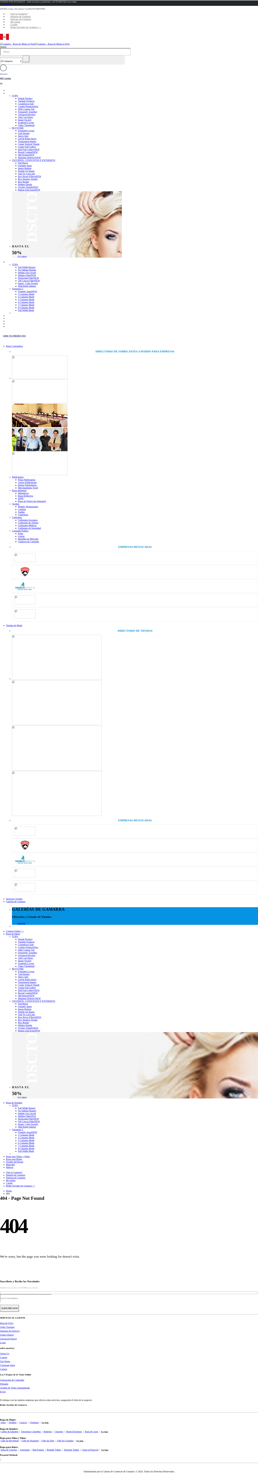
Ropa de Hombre (18, 262)
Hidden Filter (27, 275)
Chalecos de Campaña (28, 541)
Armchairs (25, 1450)
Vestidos (12, 1422)
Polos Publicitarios (26, 479)
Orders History (7, 1335)
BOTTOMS (18, 128)
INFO (8, 4)
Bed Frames (38, 1450)
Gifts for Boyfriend (10, 1440)
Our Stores (5, 1361)
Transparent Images (27, 141)
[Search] (26, 58)
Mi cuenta (15, 22)
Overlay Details (28, 187)
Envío (3, 1391)
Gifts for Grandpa (65, 1440)
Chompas (34, 1422)
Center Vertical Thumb (28, 144)
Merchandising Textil (28, 488)
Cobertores (23, 514)
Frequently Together (27, 112)
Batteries (48, 1431)
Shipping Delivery (29, 157)
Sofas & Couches (9, 1450)
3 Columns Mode (26, 294)
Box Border (23, 182)
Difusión (4, 1384)
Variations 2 (17, 289)
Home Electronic (74, 1431)
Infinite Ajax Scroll (27, 272)
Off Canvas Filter (29, 280)
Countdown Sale (26, 104)
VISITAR (21, 923)
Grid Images (24, 133)
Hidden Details (25, 184)
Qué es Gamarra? (19, 14)
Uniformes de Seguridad (29, 528)
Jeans (3, 1422)
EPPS (20, 498)
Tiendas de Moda (14, 625)
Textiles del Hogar (19, 321)
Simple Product (25, 98)
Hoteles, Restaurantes (28, 506)
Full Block (23, 163)
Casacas (23, 1422)
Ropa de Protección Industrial (32, 501)
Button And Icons (29, 190)
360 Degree (26, 155)
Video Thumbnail (26, 125)
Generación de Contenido (12, 1380)
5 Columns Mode (26, 299)
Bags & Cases (91, 1431)
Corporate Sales (7, 1365)
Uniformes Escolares (27, 520)
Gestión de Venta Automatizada (15, 1388)
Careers (3, 1357)
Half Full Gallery (29, 149)
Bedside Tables (54, 1450)
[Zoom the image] (135, 367)
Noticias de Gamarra (20, 19)
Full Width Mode (26, 310)
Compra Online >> (19, 90)
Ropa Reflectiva (25, 496)
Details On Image (26, 171)
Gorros (21, 536)
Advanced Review (27, 114)
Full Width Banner (26, 267)
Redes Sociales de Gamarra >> (25, 27)
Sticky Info (23, 136)
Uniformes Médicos (27, 525)
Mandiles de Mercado (28, 539)
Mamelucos (23, 493)
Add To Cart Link (26, 173)
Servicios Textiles (14, 899)
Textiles (15, 504)
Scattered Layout (26, 122)
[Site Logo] (35, 44)
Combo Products (28, 106)
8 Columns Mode (26, 307)
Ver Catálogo (22, 256)
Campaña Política (20, 531)
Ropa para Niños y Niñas (22, 315)
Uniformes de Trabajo (28, 523)
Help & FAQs (6, 1323)
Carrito (13, 24)
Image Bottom (24, 168)
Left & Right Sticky (27, 138)
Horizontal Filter (28, 278)
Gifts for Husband (30, 1440)
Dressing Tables (71, 1450)
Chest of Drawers (90, 1450)
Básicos (14, 326)
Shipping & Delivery (10, 1331)
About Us (4, 1353)
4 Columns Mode (26, 297)
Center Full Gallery (27, 147)
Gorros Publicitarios (27, 482)
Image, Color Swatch (28, 283)
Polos (20, 533)
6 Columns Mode (26, 302)
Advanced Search (8, 1339)
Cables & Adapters (9, 1431)
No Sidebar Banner (27, 270)
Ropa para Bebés (18, 318)
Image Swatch (24, 120)
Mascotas (14, 323)
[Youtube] (5, 1410)
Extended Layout (26, 130)
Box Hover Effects (29, 176)
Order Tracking (7, 1327)
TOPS (15, 95)
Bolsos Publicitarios (27, 485)
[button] (3, 46)
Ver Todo (45, 1423)
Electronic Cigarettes (31, 1431)
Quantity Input (25, 165)
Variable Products (26, 101)
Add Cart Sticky (25, 117)
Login (3, 1342)
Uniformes (17, 517)
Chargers (59, 1431)
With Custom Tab (26, 109)
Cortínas (22, 509)
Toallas (21, 512)
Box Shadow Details (27, 179)
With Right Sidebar (27, 286)
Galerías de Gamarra (15, 901)
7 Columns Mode (26, 305)
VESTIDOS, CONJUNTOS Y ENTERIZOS (33, 160)
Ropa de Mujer (17, 93)
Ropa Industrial (19, 490)
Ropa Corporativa (14, 346)
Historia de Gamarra (20, 16)
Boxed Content (28, 152)
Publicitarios (18, 477)
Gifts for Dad (47, 1440)
